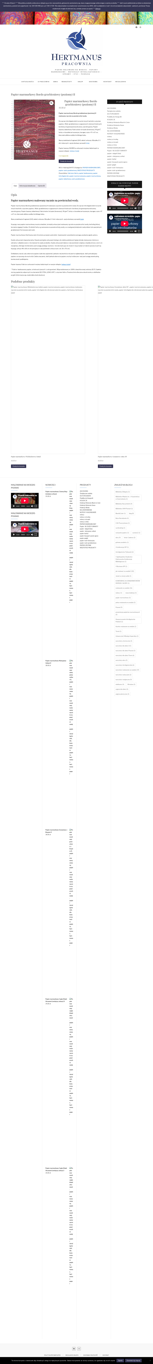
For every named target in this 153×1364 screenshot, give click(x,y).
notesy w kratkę (112, 139)
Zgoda (120, 1360)
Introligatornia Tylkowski (125, 552)
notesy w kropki (112, 142)
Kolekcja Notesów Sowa (115, 125)
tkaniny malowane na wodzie (126, 626)
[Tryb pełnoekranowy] (139, 208)
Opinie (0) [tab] (41, 186)
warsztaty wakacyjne (123, 675)
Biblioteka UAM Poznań (124, 508)
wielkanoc (120, 684)
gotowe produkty (122, 542)
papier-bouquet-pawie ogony (117, 162)
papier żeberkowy (65, 179)
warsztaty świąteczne (124, 679)
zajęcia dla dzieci (122, 689)
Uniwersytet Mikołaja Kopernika (127, 636)
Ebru (55, 81)
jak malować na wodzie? (125, 571)
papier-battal (111, 159)
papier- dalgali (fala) (114, 153)
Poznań (119, 607)
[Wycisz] (135, 208)
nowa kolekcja (131, 593)
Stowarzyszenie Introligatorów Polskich (125, 620)
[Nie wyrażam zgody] (150, 1360)
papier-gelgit (111, 165)
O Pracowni (44, 81)
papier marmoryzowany (77, 176)
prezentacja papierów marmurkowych (128, 613)
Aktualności (28, 81)
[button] (51, 103)
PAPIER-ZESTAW (113, 173)
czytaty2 (136, 533)
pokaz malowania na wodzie (126, 602)
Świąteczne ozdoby (114, 111)
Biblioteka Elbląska (123, 492)
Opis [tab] (15, 186)
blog (131, 513)
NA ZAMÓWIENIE (113, 131)
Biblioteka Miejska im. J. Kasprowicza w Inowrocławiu (127, 498)
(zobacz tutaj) (74, 151)
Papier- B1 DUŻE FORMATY (117, 151)
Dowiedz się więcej (133, 1360)
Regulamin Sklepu (72, 1355)
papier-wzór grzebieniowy (68, 170)
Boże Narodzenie (122, 518)
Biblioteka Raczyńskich (124, 504)
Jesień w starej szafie (123, 576)
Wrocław (131, 684)
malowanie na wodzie (124, 588)
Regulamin (120, 81)
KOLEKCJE (111, 119)
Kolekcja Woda (112, 128)
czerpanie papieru (122, 533)
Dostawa (93, 81)
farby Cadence (129, 537)
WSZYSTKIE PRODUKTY (86, 170)
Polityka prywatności (52, 1355)
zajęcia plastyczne (122, 694)
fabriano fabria (73, 173)
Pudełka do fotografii (114, 117)
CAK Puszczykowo (123, 523)
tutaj (87, 143)
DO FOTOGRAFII (113, 114)
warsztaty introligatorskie (125, 665)
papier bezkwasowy (85, 173)
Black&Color (121, 513)
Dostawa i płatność (90, 1355)
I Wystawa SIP (121, 566)
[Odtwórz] (110, 208)
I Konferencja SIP (122, 547)
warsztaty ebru (121, 660)
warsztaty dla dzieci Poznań (125, 650)
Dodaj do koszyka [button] (19, 466)
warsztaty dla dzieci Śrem (125, 655)
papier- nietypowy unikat (116, 156)
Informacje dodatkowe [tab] (27, 186)
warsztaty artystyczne (124, 641)
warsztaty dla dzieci (123, 646)
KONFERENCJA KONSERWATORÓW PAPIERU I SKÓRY (128, 582)
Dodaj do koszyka (66, 161)
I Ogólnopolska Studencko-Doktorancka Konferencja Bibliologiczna (124, 559)
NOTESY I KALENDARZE (116, 134)
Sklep (80, 81)
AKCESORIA (111, 108)
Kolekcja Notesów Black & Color (118, 122)
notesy (109, 136)
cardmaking (120, 528)
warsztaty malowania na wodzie (127, 670)
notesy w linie (112, 145)
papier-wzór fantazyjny (115, 167)
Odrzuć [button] (97, 9)
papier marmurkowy (93, 176)
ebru (118, 537)
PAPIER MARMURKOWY (91, 167)
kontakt (107, 81)
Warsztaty (67, 81)
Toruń (118, 631)
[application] (124, 200)
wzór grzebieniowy (78, 179)
